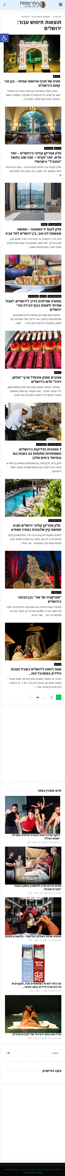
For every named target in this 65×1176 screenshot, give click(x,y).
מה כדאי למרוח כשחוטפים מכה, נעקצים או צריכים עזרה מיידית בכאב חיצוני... (36, 985)
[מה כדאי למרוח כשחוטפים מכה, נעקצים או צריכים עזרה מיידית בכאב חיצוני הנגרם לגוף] (33, 963)
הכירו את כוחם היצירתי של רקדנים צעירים (36, 1034)
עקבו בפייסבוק (51, 1071)
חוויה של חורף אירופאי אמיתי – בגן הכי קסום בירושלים (32, 83)
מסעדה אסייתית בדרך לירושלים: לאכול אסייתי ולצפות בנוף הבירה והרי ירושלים (33, 305)
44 (37, 697)
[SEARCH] (8, 1053)
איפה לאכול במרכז (54, 296)
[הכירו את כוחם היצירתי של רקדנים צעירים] (33, 1014)
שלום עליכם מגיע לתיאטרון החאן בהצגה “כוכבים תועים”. (37, 887)
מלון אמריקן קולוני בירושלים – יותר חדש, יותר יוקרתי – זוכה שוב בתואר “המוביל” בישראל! (35, 157)
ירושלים (44, 224)
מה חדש (56, 76)
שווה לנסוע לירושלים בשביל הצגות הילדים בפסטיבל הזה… (36, 671)
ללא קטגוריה (56, 592)
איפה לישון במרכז (54, 224)
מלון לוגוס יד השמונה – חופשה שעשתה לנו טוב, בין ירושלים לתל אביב (33, 231)
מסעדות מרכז (33, 296)
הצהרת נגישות (29, 1172)
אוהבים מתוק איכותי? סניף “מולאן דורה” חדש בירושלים (36, 379)
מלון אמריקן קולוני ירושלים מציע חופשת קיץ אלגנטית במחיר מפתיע (36, 527)
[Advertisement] (32, 743)
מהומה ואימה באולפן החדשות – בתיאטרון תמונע (33, 936)
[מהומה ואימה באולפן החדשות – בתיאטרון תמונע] (33, 916)
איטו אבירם (51, 842)
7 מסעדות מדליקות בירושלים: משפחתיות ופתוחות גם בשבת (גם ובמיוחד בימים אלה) (37, 453)
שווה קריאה (48, 148)
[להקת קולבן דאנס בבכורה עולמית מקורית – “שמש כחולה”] (32, 815)
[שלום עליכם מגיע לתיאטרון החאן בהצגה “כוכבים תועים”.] (33, 865)
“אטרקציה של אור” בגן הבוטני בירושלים (39, 599)
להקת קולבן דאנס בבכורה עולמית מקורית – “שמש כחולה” (35, 836)
